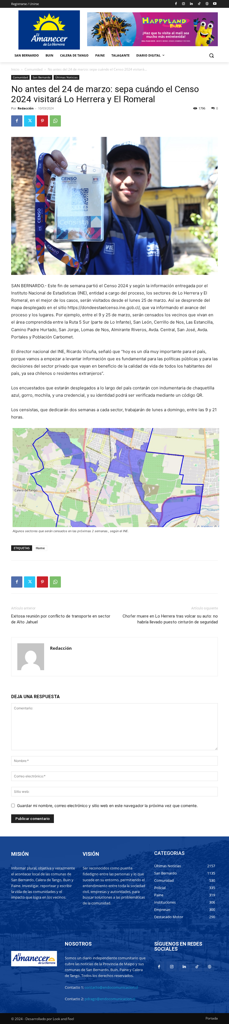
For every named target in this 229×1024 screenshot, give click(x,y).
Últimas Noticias (66, 77)
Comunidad (33, 69)
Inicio (15, 69)
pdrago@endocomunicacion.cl (110, 998)
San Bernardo (42, 77)
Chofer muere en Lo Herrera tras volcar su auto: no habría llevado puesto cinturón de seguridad (170, 619)
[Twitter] (29, 121)
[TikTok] (199, 4)
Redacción (26, 108)
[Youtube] (214, 4)
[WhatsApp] (55, 121)
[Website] (207, 4)
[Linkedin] (191, 4)
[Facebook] (176, 4)
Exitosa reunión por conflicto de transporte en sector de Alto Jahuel (60, 619)
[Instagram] (183, 4)
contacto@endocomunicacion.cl (111, 987)
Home (40, 548)
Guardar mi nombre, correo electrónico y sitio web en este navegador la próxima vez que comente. (107, 805)
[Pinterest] (42, 121)
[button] (211, 55)
